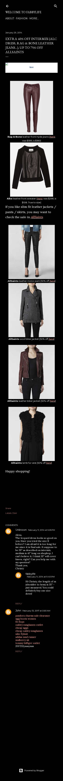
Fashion (22, 18)
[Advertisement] (31, 730)
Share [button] (8, 508)
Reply (18, 603)
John (18, 610)
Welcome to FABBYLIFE (23, 12)
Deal (14, 513)
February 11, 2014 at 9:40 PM (41, 576)
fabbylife (30, 573)
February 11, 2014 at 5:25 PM (41, 530)
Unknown (21, 529)
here (32, 67)
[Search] (56, 5)
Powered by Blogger (34, 770)
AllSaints (37, 217)
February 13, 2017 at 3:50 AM (36, 610)
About (9, 18)
